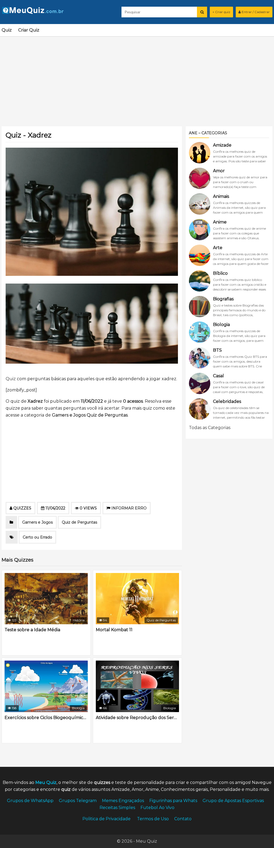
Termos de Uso (153, 818)
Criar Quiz (28, 30)
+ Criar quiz (221, 12)
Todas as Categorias (209, 427)
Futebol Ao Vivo (157, 807)
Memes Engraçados (123, 800)
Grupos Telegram (78, 800)
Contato (183, 818)
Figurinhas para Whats (173, 800)
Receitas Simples (117, 807)
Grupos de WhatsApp (30, 800)
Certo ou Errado (37, 537)
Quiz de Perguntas (107, 415)
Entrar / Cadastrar (255, 12)
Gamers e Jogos (69, 415)
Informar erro (129, 508)
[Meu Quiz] (35, 12)
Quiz (7, 30)
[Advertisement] (137, 78)
